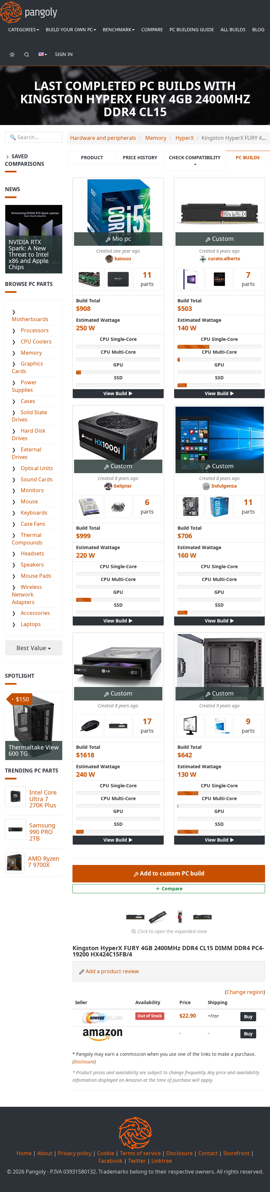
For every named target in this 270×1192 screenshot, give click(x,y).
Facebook (110, 1160)
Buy (248, 1016)
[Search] (26, 54)
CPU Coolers (36, 341)
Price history (140, 157)
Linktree (161, 1160)
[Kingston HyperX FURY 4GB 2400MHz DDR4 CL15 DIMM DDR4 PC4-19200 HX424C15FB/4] (136, 916)
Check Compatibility (195, 157)
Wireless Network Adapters (27, 594)
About (44, 1153)
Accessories (35, 613)
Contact (208, 1153)
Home (24, 1153)
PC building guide (192, 29)
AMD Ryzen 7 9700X (43, 861)
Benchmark (117, 29)
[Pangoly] (28, 8)
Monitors (32, 490)
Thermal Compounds (27, 538)
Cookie (105, 1153)
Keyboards (34, 512)
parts (147, 278)
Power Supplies (24, 386)
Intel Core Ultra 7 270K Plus (43, 798)
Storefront (236, 1153)
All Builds (233, 29)
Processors (35, 330)
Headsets (32, 553)
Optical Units (37, 468)
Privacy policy (75, 1153)
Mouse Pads (36, 575)
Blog (258, 29)
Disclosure (84, 1061)
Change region (245, 992)
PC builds (248, 157)
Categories (22, 29)
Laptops (31, 624)
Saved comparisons (24, 160)
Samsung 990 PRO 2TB (42, 831)
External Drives (26, 453)
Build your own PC (69, 29)
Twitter (137, 1160)
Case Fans (33, 523)
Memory (31, 352)
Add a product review (112, 971)
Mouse (29, 501)
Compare (152, 29)
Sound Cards (37, 479)
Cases (28, 401)
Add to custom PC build (171, 873)
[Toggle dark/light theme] (12, 54)
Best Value (32, 648)
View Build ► (118, 393)
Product (92, 157)
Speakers (32, 564)
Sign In (64, 54)
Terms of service (140, 1153)
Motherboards (30, 319)
